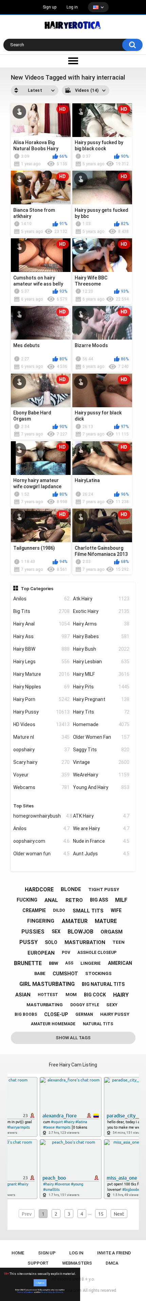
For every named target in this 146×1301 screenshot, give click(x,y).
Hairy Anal (41, 624)
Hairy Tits (101, 712)
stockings (98, 973)
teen (118, 942)
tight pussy (103, 889)
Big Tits (41, 611)
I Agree (40, 1282)
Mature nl (41, 737)
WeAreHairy (101, 774)
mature (106, 921)
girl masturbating (47, 984)
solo (51, 942)
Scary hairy (41, 762)
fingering (40, 921)
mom (71, 994)
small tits (88, 911)
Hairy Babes (101, 636)
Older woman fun (41, 853)
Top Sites (23, 805)
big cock (95, 994)
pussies (32, 931)
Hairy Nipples (41, 686)
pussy (28, 942)
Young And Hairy (101, 787)
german (84, 1014)
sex (56, 931)
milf (121, 900)
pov (66, 952)
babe (39, 973)
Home (18, 1252)
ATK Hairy (101, 816)
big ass (99, 900)
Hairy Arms (101, 624)
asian (23, 995)
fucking (27, 900)
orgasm (112, 932)
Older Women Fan (101, 737)
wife (116, 910)
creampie (34, 910)
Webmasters (77, 1263)
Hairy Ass (41, 636)
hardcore (39, 889)
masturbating (44, 1004)
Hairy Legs (41, 661)
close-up (56, 1014)
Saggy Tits (101, 749)
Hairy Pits (101, 686)
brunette (28, 963)
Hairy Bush (101, 649)
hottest (48, 994)
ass (69, 963)
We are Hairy (101, 828)
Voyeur (41, 774)
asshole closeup (96, 952)
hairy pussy (114, 1014)
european (41, 953)
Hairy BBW (41, 649)
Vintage (101, 762)
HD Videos (41, 724)
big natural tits (103, 984)
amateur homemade (53, 1024)
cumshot (65, 974)
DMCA (112, 1263)
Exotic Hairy (101, 611)
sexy (111, 1004)
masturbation (85, 942)
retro (74, 900)
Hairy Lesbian (101, 661)
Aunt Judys (101, 853)
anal (51, 900)
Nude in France (101, 841)
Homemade (101, 724)
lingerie (90, 963)
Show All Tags (73, 1037)
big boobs (26, 1014)
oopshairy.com (41, 841)
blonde (71, 889)
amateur (75, 921)
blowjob (80, 931)
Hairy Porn (41, 699)
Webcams (41, 787)
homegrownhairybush (41, 816)
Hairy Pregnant (101, 699)
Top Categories (37, 588)
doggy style (84, 1005)
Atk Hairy (101, 598)
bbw (53, 963)
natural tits (98, 1024)
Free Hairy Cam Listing (73, 1064)
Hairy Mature (41, 674)
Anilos (41, 598)
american (120, 963)
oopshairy (41, 749)
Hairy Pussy (41, 712)
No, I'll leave (58, 1292)
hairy (121, 995)
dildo (59, 910)
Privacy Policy (46, 1292)
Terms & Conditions (25, 1292)
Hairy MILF (101, 674)
